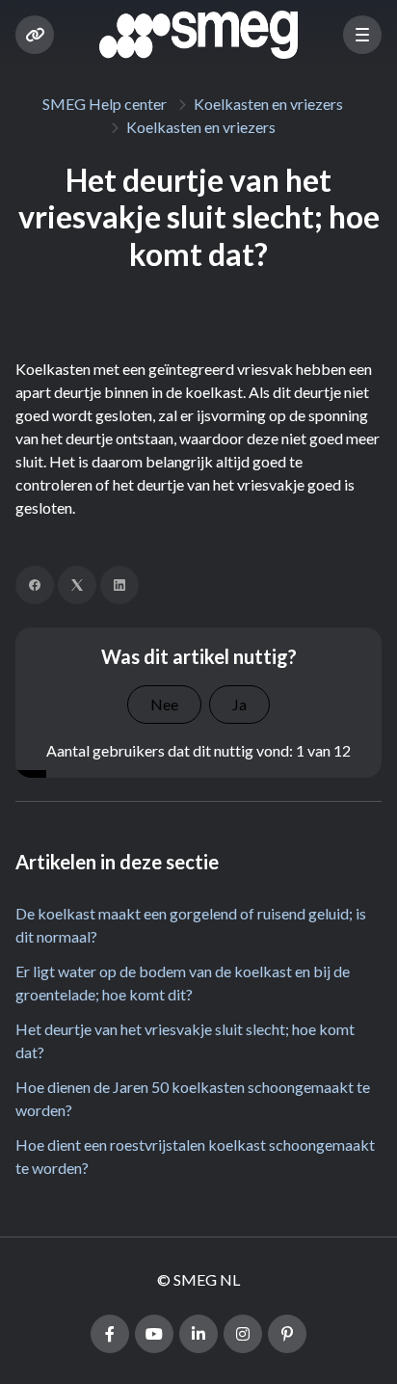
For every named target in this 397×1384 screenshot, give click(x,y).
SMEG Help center (104, 103)
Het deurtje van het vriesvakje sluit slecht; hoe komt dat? (185, 1040)
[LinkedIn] (119, 585)
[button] (362, 34)
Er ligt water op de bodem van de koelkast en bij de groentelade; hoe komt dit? (182, 982)
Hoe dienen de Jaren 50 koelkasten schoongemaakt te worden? (192, 1098)
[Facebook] (34, 585)
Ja (239, 704)
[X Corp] (77, 585)
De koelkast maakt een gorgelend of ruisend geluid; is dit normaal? (190, 924)
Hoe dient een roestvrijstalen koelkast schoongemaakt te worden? (195, 1156)
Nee (164, 704)
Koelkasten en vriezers (268, 103)
